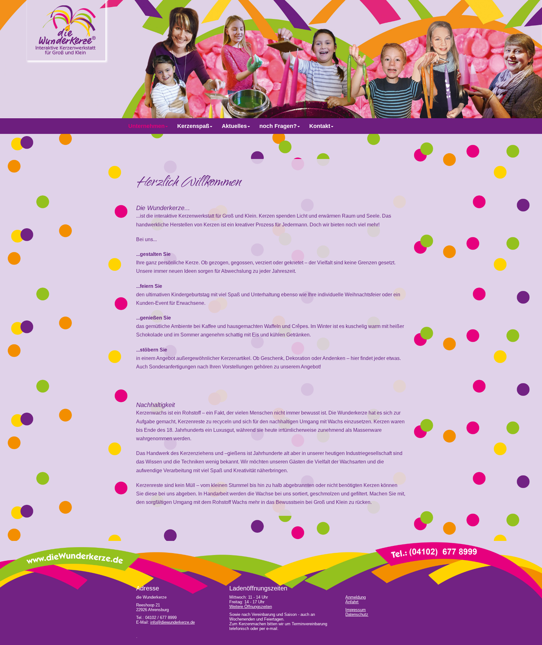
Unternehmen (146, 126)
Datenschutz (356, 614)
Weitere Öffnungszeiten (250, 606)
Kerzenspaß (193, 126)
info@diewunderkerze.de (172, 622)
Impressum (355, 609)
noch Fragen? (278, 126)
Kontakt (319, 126)
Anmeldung (355, 597)
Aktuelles (234, 126)
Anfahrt (352, 602)
